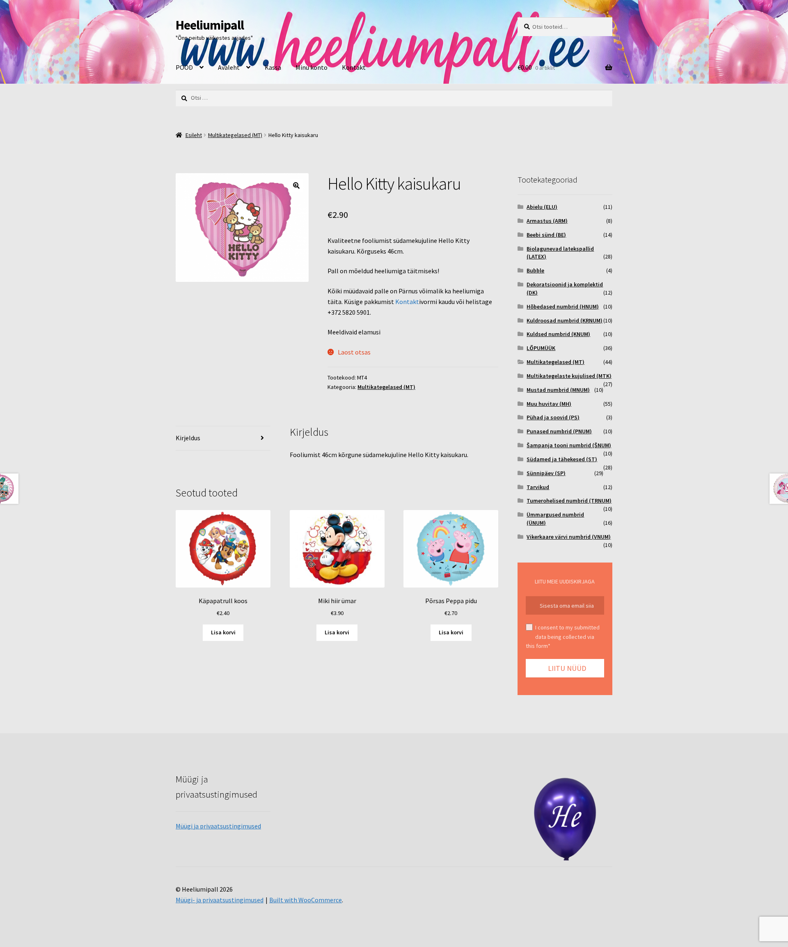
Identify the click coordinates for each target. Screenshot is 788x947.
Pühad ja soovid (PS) (553, 417)
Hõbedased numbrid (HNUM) (563, 306)
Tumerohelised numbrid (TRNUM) (569, 500)
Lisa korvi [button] (223, 632)
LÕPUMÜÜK (541, 348)
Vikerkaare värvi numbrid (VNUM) (569, 536)
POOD (184, 67)
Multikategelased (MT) (235, 135)
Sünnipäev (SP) (546, 473)
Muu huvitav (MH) (549, 403)
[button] (296, 185)
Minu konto (312, 67)
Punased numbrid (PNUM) (559, 431)
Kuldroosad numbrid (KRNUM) (564, 320)
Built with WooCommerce (305, 900)
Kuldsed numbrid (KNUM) (558, 334)
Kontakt (354, 67)
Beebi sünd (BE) (546, 234)
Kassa (273, 67)
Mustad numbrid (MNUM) (558, 389)
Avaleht (229, 67)
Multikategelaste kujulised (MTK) (569, 376)
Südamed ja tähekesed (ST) (562, 459)
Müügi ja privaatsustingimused (218, 826)
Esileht (194, 135)
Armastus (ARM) (547, 220)
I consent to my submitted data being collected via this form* (563, 637)
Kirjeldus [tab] (188, 438)
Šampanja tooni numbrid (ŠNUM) (569, 445)
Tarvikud (538, 487)
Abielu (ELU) (542, 206)
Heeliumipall (210, 25)
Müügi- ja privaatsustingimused (219, 900)
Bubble (535, 270)
